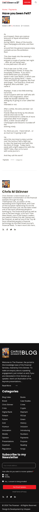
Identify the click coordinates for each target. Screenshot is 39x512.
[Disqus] (19, 257)
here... (33, 225)
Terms (18, 492)
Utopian (27, 509)
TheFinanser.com (9, 201)
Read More (6, 386)
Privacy (24, 492)
